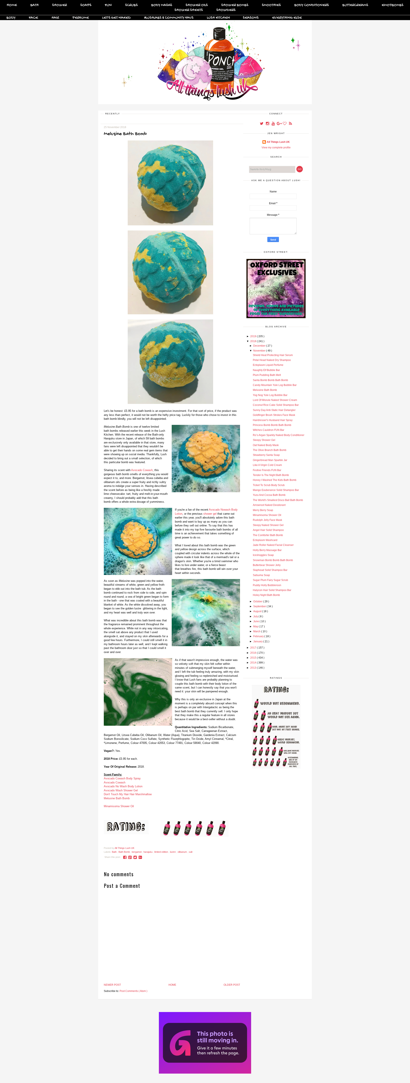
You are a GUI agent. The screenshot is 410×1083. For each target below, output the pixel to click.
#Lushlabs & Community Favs (168, 18)
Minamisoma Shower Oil (119, 806)
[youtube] (273, 124)
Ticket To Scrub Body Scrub (269, 485)
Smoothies (271, 5)
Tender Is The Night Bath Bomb (271, 475)
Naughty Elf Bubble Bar (266, 370)
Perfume (80, 18)
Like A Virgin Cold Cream (267, 465)
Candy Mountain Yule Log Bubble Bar (275, 385)
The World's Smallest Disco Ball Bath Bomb (278, 500)
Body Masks (161, 5)
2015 (253, 657)
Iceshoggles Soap (263, 555)
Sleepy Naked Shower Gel (268, 525)
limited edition (161, 852)
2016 (253, 652)
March (257, 631)
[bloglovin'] (285, 124)
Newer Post (112, 984)
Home (12, 5)
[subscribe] (290, 124)
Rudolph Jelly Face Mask (267, 520)
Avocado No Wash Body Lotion (123, 786)
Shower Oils (197, 5)
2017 (253, 647)
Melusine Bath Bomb (117, 798)
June (256, 621)
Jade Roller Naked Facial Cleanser (273, 545)
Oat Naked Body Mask (266, 445)
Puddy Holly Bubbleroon (267, 585)
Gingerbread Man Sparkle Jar (270, 460)
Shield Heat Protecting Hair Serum (273, 355)
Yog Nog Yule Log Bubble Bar (270, 395)
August (257, 611)
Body (10, 18)
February (258, 636)
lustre (173, 852)
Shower (59, 5)
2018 (253, 341)
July (256, 616)
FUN (108, 5)
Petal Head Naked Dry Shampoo (272, 360)
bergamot (137, 852)
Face (33, 18)
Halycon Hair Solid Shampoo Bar (272, 590)
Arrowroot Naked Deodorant (269, 505)
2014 (253, 662)
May (256, 626)
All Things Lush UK (278, 141)
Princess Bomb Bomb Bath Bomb (272, 425)
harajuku (148, 852)
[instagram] (268, 124)
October (258, 601)
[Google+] (279, 124)
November (259, 350)
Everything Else (287, 18)
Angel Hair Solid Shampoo (268, 530)
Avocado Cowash (142, 470)
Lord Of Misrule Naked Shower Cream (275, 400)
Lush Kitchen (218, 18)
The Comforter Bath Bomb (268, 535)
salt (190, 852)
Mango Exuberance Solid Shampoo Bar (276, 490)
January (258, 641)
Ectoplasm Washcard (265, 540)
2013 (253, 667)
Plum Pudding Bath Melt (267, 375)
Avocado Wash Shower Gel (121, 790)
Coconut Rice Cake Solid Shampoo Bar (276, 404)
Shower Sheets (188, 10)
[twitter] (262, 124)
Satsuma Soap (261, 575)
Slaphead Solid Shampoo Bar (270, 570)
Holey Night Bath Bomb (266, 595)
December (259, 345)
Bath (34, 5)
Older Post (232, 984)
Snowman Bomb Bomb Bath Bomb (273, 560)
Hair (55, 18)
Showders (226, 10)
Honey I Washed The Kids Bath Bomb (274, 480)
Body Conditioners (311, 5)
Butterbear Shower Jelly (267, 565)
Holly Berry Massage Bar (267, 550)
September (260, 606)
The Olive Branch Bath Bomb (269, 450)
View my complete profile (276, 147)
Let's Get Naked (116, 18)
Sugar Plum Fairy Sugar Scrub (270, 580)
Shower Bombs (234, 5)
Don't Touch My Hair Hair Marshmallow (128, 794)
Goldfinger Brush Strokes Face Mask (274, 415)
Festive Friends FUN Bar (267, 470)
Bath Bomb (124, 852)
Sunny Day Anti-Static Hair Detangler (274, 410)
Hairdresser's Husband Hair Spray (273, 420)
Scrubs (131, 5)
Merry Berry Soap (263, 510)
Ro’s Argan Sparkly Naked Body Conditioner (278, 435)
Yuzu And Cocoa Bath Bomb (269, 494)
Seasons (251, 18)
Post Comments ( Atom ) (133, 991)
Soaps (85, 5)
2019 (253, 336)
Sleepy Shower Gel (264, 440)
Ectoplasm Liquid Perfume (268, 364)
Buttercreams (355, 5)
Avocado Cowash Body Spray (122, 778)
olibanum (182, 852)
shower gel (210, 513)
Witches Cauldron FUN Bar (268, 429)
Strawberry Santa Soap (266, 455)
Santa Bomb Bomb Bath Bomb (270, 380)
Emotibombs (392, 5)
